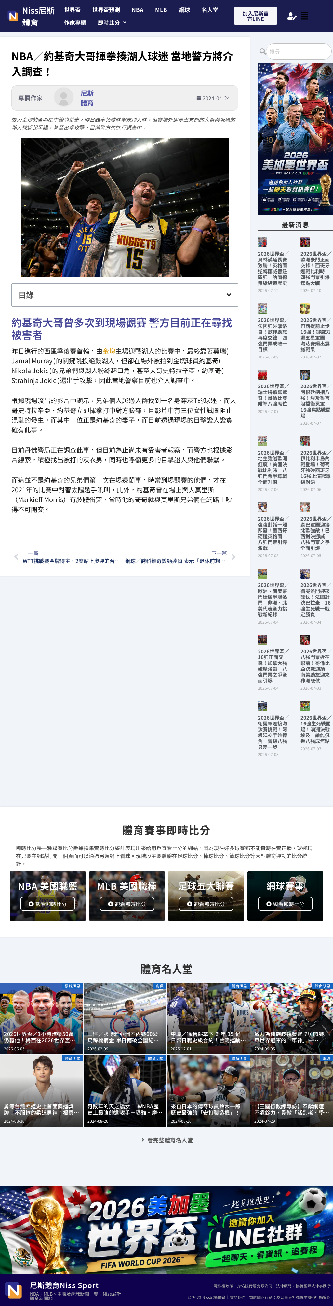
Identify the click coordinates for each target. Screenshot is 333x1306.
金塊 (108, 351)
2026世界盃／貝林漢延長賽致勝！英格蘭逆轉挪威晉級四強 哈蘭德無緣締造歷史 (273, 268)
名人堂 (210, 10)
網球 (184, 10)
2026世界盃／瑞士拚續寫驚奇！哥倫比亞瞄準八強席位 (273, 395)
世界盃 (72, 10)
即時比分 (109, 22)
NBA (137, 10)
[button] (112, 22)
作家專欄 (75, 22)
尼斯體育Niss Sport (64, 1285)
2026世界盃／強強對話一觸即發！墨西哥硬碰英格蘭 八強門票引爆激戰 (273, 533)
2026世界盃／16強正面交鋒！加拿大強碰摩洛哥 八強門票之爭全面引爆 (273, 666)
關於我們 (237, 1297)
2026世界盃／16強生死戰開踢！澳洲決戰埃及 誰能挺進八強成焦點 (316, 729)
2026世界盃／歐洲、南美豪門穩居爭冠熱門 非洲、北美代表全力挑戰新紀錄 (273, 600)
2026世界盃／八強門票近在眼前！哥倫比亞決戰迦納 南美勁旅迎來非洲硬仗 (316, 666)
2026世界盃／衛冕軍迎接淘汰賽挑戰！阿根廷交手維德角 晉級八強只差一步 (273, 732)
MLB (161, 10)
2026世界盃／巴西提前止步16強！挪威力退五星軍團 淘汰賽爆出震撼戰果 (316, 334)
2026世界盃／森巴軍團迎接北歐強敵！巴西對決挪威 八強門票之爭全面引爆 (316, 533)
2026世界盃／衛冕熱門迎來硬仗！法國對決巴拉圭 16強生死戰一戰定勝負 (316, 600)
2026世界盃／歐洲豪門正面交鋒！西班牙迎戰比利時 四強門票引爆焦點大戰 (316, 268)
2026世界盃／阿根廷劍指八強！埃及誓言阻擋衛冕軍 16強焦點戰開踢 (316, 401)
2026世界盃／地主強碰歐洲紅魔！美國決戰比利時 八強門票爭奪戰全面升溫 (273, 467)
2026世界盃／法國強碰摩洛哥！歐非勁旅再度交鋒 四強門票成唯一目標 (273, 334)
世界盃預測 (106, 10)
